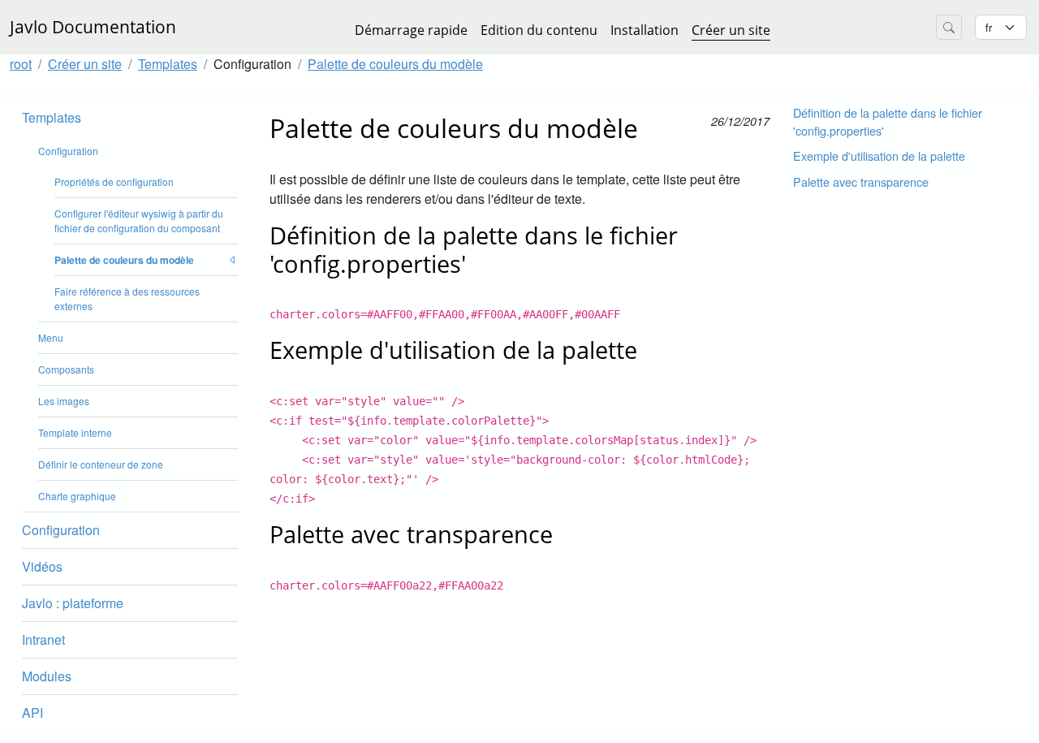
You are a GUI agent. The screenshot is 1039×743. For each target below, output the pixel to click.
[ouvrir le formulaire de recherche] (949, 27)
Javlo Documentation (93, 26)
